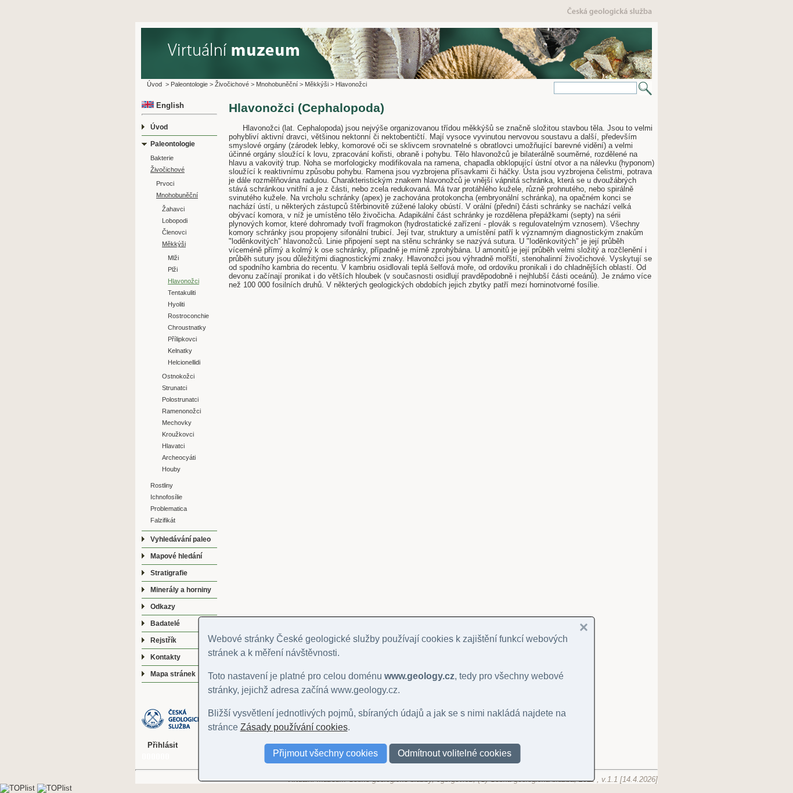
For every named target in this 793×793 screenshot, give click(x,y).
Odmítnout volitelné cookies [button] (454, 753)
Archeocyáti (179, 457)
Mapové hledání (176, 556)
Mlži (173, 257)
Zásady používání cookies (294, 727)
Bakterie (162, 157)
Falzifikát (162, 520)
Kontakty (165, 657)
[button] (584, 627)
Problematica (168, 508)
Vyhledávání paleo (180, 539)
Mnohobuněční (277, 84)
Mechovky (177, 422)
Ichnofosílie (166, 496)
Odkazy (162, 607)
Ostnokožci (178, 376)
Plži (173, 269)
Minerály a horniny (180, 590)
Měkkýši (317, 84)
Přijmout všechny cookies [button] (325, 753)
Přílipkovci (182, 339)
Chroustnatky (187, 327)
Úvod (154, 84)
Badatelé (165, 623)
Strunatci (174, 387)
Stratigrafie (169, 573)
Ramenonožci (181, 411)
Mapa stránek (173, 674)
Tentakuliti (182, 292)
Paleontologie (189, 84)
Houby (171, 469)
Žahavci (173, 209)
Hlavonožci (351, 84)
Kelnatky (180, 350)
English (169, 105)
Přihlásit (162, 745)
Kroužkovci (178, 434)
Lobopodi (175, 220)
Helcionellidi (184, 362)
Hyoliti (176, 304)
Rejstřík (163, 640)
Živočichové (232, 84)
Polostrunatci (180, 399)
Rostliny (161, 485)
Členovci (174, 232)
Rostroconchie (188, 315)
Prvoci (165, 183)
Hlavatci (173, 445)
